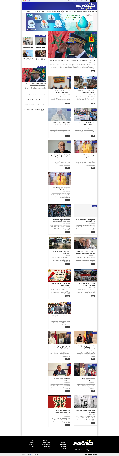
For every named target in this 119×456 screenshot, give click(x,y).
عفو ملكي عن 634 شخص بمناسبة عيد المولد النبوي (86, 156)
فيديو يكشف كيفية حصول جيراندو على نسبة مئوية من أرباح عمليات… (85, 252)
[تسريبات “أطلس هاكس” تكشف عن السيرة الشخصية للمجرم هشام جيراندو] (59, 146)
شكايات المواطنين (42, 11)
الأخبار (90, 11)
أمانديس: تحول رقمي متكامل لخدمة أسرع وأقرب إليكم (85, 220)
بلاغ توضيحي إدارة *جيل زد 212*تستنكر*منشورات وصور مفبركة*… (62, 412)
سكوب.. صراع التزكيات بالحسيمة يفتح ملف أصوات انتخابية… (61, 92)
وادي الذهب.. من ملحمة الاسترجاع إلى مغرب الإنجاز (61, 285)
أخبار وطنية (62, 449)
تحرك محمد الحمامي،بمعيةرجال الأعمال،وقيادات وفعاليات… (61, 379)
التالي (81, 432)
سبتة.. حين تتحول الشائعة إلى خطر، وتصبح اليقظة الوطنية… (85, 285)
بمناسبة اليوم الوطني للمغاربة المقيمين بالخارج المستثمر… (61, 347)
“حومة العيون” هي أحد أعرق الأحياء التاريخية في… (85, 411)
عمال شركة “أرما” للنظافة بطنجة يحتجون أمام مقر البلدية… (86, 124)
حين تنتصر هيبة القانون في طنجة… (60, 316)
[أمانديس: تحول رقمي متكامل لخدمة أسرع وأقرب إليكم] (85, 210)
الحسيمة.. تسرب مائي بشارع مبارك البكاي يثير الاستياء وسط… (86, 92)
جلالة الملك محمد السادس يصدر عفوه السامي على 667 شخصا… (61, 188)
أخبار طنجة (63, 446)
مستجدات (94, 33)
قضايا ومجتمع (79, 11)
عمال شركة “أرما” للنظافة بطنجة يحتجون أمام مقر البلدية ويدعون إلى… (35, 105)
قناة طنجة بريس (34, 11)
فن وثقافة (49, 11)
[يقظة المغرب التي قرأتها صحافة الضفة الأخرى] (59, 243)
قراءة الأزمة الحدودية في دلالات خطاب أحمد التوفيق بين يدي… (61, 124)
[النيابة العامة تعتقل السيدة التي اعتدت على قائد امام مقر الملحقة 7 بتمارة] (40, 53)
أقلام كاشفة (65, 11)
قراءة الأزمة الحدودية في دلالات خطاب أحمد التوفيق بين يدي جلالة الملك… (34, 110)
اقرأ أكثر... (92, 71)
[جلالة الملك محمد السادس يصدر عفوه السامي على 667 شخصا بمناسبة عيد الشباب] (59, 178)
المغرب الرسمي (47, 446)
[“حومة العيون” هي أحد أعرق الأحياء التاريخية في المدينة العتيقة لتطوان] (85, 401)
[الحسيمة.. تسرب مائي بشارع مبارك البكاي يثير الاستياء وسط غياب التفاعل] (85, 82)
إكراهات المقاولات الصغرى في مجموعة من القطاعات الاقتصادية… (86, 379)
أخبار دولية (63, 442)
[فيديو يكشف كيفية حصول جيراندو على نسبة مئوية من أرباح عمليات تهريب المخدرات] (85, 243)
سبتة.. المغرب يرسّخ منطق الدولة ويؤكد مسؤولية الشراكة (86, 347)
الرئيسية (94, 11)
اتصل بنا (32, 449)
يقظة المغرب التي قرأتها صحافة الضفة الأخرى (61, 252)
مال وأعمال (54, 11)
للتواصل (28, 11)
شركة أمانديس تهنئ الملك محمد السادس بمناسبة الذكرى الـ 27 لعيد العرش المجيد (75, 1)
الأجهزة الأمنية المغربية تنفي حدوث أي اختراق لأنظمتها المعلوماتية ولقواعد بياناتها (72, 60)
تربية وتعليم (59, 11)
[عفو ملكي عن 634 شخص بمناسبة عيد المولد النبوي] (85, 146)
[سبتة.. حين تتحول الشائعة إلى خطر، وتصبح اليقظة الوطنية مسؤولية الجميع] (85, 275)
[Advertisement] (38, 6)
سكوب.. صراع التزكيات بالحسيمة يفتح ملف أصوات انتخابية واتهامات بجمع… (35, 100)
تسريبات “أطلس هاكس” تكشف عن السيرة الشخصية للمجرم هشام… (60, 156)
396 (85, 432)
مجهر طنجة (85, 11)
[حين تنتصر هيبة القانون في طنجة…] (59, 307)
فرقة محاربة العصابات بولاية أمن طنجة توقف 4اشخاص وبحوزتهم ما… (60, 220)
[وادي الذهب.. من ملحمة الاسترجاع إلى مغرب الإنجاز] (59, 275)
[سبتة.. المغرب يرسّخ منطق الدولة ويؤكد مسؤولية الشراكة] (85, 337)
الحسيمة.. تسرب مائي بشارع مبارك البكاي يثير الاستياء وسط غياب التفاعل (34, 95)
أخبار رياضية (62, 444)
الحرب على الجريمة (72, 11)
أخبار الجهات (62, 440)
